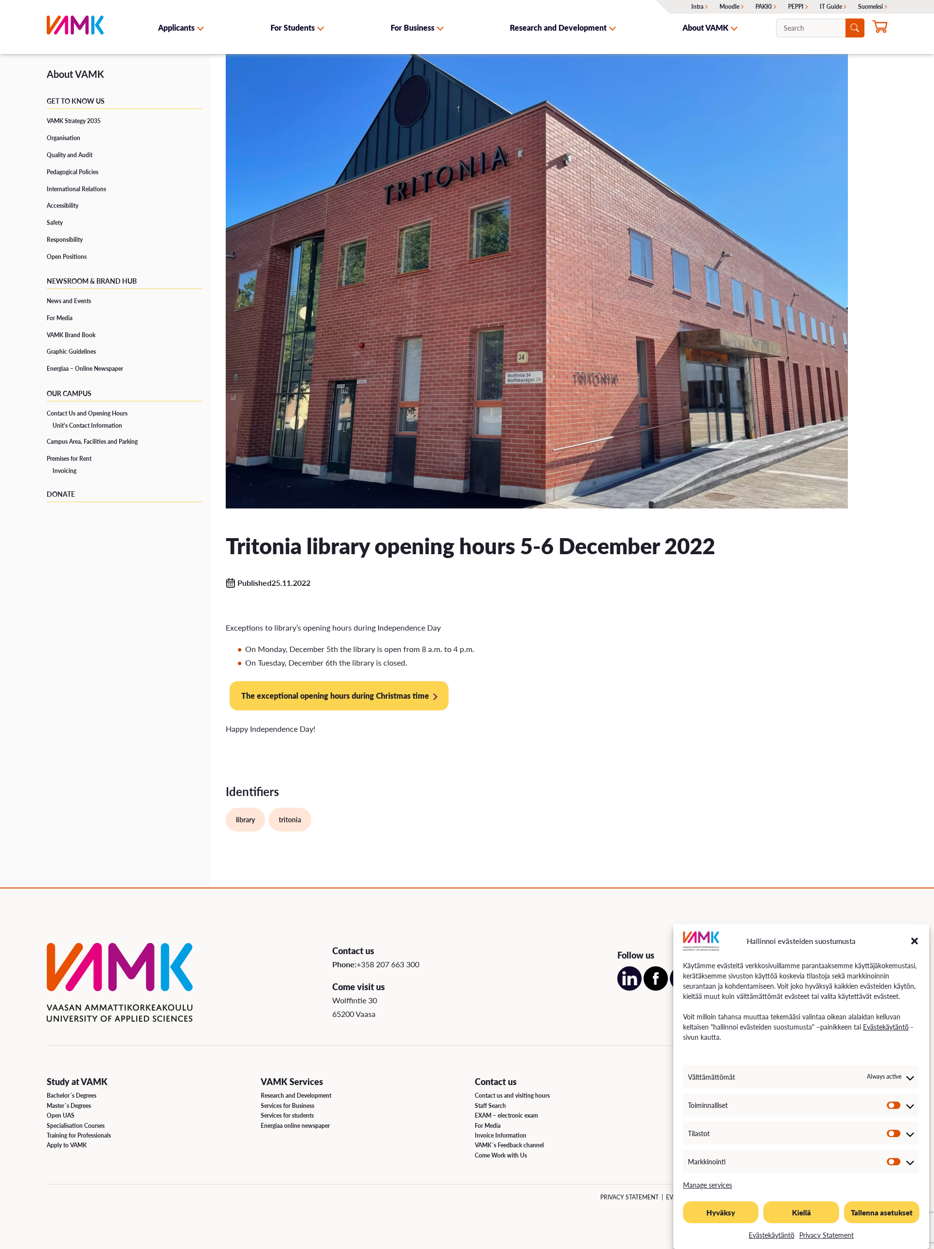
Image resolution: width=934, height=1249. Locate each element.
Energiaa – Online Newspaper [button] (85, 368)
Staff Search (490, 1106)
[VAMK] (75, 27)
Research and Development (558, 27)
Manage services (707, 1185)
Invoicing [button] (64, 471)
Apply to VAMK (67, 1145)
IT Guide (831, 6)
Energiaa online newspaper (295, 1126)
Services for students (287, 1115)
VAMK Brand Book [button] (71, 335)
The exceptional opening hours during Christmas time (335, 695)
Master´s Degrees (69, 1106)
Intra (697, 6)
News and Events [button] (69, 301)
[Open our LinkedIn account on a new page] (629, 987)
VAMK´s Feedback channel (509, 1145)
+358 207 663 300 (388, 964)
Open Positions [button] (67, 257)
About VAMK (705, 27)
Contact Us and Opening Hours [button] (87, 413)
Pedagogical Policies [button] (72, 172)
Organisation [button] (63, 138)
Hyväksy (720, 1212)
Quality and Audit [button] (69, 155)
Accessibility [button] (62, 205)
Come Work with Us (501, 1155)
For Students (292, 27)
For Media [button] (59, 318)
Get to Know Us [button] (76, 101)
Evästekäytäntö (886, 1027)
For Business (412, 27)
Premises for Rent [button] (69, 458)
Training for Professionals (79, 1135)
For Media (488, 1126)
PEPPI (796, 6)
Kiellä (801, 1212)
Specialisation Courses (76, 1126)
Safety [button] (55, 222)
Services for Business (287, 1106)
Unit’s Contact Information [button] (87, 425)
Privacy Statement (826, 1235)
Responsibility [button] (65, 239)
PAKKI (763, 6)
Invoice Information (500, 1135)
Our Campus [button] (69, 393)
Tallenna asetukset (882, 1212)
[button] (914, 941)
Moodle (729, 6)
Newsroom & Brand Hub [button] (92, 281)
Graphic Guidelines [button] (71, 351)
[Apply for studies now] (879, 28)
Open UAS (60, 1115)
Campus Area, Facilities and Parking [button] (92, 441)
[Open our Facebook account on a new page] (656, 987)
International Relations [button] (76, 189)
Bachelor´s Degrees (71, 1095)
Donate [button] (61, 494)
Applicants (176, 27)
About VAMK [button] (75, 74)
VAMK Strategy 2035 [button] (74, 121)
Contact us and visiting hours (512, 1095)
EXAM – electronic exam (506, 1115)
